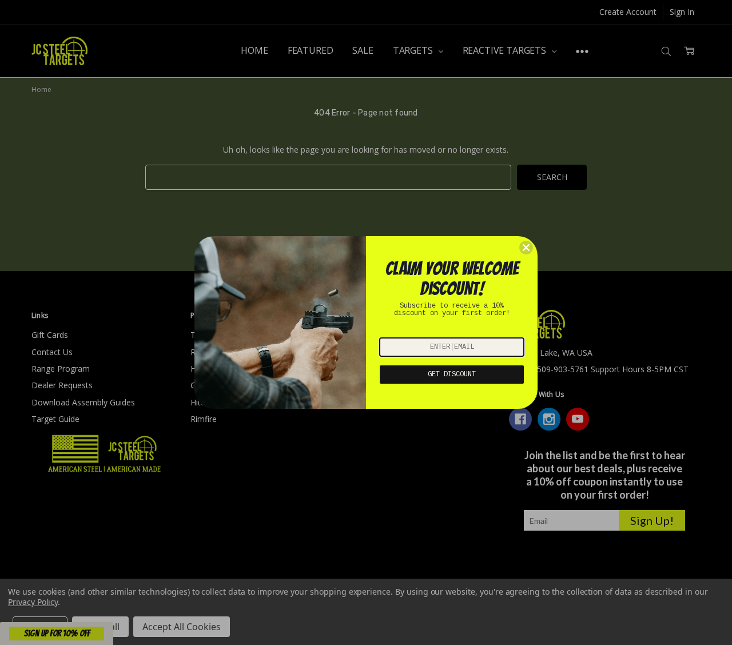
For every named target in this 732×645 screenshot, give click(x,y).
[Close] (526, 247)
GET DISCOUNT (452, 375)
